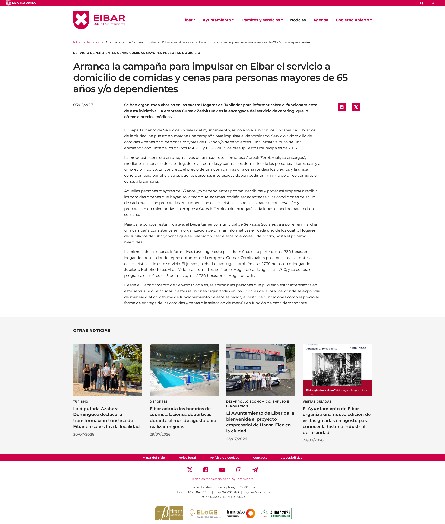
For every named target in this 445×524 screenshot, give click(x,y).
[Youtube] (222, 470)
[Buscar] (422, 3)
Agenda (320, 20)
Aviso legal (187, 457)
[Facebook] (206, 470)
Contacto (260, 457)
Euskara (433, 3)
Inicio (77, 42)
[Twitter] (189, 470)
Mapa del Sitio (154, 457)
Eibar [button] (187, 20)
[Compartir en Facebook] (342, 107)
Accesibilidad (292, 457)
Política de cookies (224, 457)
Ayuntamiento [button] (217, 20)
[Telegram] (255, 470)
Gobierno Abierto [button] (352, 20)
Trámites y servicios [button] (260, 20)
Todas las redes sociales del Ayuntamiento (222, 479)
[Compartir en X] (356, 107)
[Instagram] (239, 470)
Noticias (298, 20)
